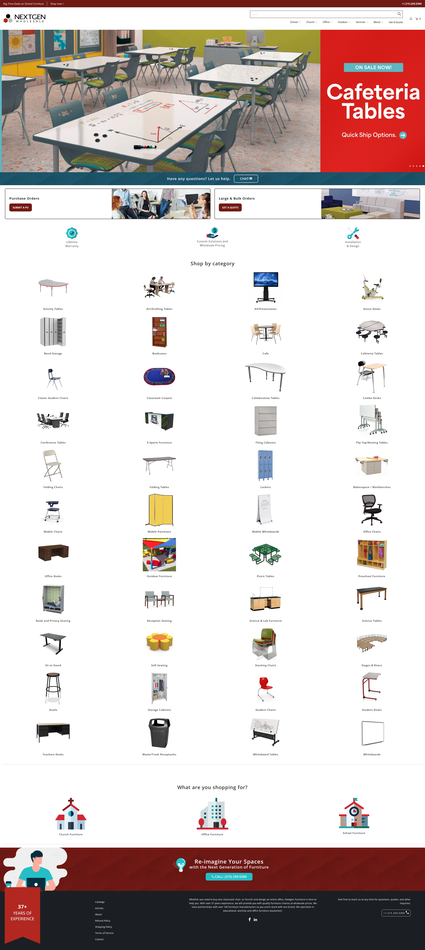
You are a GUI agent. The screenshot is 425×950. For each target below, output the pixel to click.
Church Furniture (71, 817)
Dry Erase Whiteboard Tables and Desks (265, 736)
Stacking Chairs (265, 647)
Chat (245, 178)
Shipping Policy (103, 926)
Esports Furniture (159, 424)
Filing (265, 424)
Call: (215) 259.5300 (230, 876)
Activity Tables (53, 290)
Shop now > (57, 3)
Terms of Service (104, 933)
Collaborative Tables (265, 379)
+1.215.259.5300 (412, 3)
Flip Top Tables (371, 424)
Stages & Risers (371, 647)
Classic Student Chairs (53, 379)
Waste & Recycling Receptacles (159, 736)
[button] (295, 22)
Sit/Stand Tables (53, 647)
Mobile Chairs (53, 513)
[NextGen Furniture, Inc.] (24, 18)
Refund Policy (102, 920)
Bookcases (159, 335)
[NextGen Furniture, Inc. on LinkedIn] (255, 920)
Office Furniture (212, 817)
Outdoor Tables (265, 558)
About (98, 914)
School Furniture (354, 816)
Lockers (265, 469)
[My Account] (411, 18)
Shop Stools (53, 691)
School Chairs (265, 691)
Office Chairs (371, 513)
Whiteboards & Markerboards (371, 736)
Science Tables (371, 602)
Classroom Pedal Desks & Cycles (371, 290)
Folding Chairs (53, 469)
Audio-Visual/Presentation (265, 290)
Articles (99, 908)
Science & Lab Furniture (265, 602)
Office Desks (53, 558)
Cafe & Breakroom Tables (265, 335)
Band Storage (53, 335)
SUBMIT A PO (21, 207)
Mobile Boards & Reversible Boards (265, 513)
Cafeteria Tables (371, 335)
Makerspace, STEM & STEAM (371, 469)
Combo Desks (371, 379)
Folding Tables (159, 469)
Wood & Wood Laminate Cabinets (159, 691)
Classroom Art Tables (159, 290)
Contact (99, 939)
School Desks (371, 691)
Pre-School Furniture (371, 558)
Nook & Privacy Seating (53, 602)
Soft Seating (159, 647)
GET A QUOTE (230, 207)
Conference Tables (53, 424)
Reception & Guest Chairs (159, 602)
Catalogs (100, 901)
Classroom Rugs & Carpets (159, 379)
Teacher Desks (53, 736)
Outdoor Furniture (159, 558)
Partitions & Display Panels (159, 513)
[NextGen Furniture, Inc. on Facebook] (249, 920)
